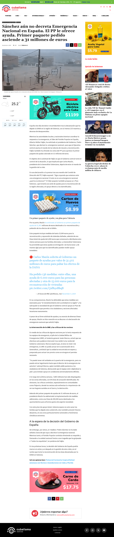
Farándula (88, 81)
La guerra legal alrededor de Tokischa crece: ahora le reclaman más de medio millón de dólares (98, 167)
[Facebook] (101, 7)
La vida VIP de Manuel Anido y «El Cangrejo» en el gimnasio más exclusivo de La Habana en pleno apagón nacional (98, 112)
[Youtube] (110, 7)
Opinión (18, 22)
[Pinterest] (75, 45)
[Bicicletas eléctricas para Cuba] (55, 119)
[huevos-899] (55, 202)
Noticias (88, 105)
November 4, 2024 (69, 294)
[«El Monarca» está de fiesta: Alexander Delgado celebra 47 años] (98, 75)
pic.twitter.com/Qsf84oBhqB (46, 288)
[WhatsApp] (80, 45)
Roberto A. (25, 45)
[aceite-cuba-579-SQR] (98, 54)
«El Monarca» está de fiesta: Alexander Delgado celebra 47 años (98, 87)
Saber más (86, 2)
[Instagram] (104, 7)
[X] (107, 7)
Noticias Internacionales (8, 22)
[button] (110, 10)
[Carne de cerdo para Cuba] (55, 491)
